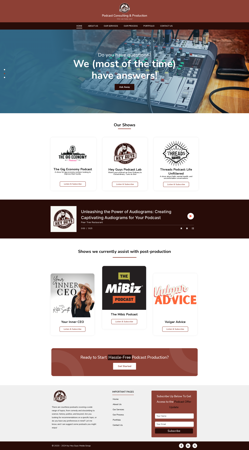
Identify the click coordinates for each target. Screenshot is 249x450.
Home (79, 26)
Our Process (131, 26)
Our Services (111, 26)
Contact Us (166, 26)
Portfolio (148, 26)
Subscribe (174, 431)
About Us (93, 26)
